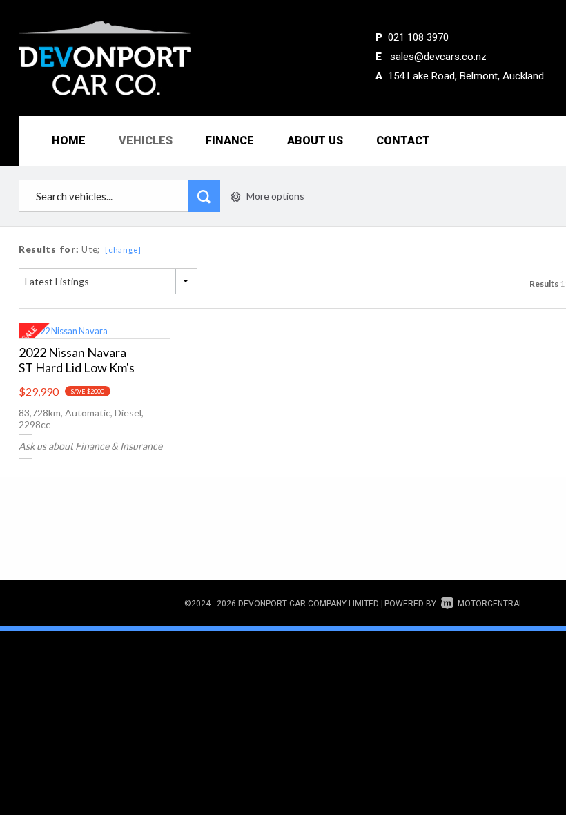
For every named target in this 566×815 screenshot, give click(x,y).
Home (69, 140)
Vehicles (146, 140)
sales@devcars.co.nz (438, 56)
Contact (403, 140)
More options (275, 196)
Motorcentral (490, 603)
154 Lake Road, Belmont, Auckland (466, 76)
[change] (123, 249)
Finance (230, 140)
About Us (315, 140)
